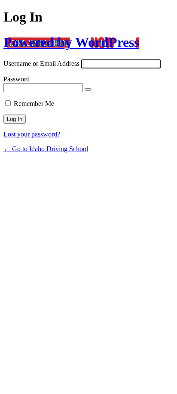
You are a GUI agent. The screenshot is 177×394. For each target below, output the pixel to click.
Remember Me (34, 103)
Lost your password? (31, 134)
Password (16, 79)
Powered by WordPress (71, 42)
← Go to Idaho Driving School (45, 148)
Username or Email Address (41, 63)
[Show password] (88, 89)
